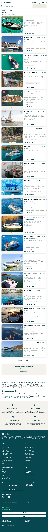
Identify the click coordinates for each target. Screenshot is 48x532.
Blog (3, 463)
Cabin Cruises (28, 457)
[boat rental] (6, 2)
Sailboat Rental (28, 450)
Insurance (4, 450)
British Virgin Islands (7, 477)
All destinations (6, 478)
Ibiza (3, 474)
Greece (4, 471)
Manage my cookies (29, 474)
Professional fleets (7, 453)
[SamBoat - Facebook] (3, 497)
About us (4, 446)
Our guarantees (6, 448)
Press (3, 459)
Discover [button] (34, 2)
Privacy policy (28, 520)
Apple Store (14, 485)
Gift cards (4, 454)
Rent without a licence (30, 456)
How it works (28, 471)
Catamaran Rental (29, 451)
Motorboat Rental (29, 446)
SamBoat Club (5, 456)
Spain (3, 472)
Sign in (43, 2)
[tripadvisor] (5, 507)
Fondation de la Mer (7, 460)
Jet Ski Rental (28, 453)
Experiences (5, 461)
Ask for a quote (24, 371)
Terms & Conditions (6, 521)
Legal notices (5, 520)
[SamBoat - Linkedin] (9, 497)
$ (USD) (24, 516)
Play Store (13, 489)
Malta (3, 475)
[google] (27, 502)
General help (28, 469)
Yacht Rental (28, 448)
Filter (39, 6)
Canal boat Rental (29, 454)
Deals (26, 459)
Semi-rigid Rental (29, 447)
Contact (27, 472)
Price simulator (6, 451)
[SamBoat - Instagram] (6, 497)
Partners (27, 521)
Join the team (5, 447)
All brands (27, 460)
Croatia (4, 469)
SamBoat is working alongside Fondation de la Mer (17, 396)
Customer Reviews (6, 457)
